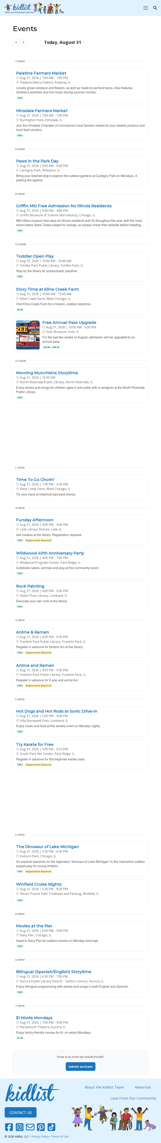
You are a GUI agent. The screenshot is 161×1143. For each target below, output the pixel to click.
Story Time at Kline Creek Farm (47, 289)
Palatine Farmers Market (41, 73)
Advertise (143, 1087)
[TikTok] (51, 1127)
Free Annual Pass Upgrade (69, 322)
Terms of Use (60, 1136)
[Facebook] (9, 1127)
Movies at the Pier (34, 926)
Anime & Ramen (32, 632)
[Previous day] (16, 42)
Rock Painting (30, 586)
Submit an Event (81, 1066)
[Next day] (23, 42)
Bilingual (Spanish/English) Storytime (53, 971)
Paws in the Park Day (37, 161)
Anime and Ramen (35, 665)
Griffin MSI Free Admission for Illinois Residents (64, 206)
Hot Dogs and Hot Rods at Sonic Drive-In (56, 711)
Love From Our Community (133, 1098)
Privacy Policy (40, 1136)
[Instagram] (19, 1127)
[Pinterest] (41, 1127)
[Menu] (145, 8)
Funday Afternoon (34, 520)
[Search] (155, 8)
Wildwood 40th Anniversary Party (50, 553)
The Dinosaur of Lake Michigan (47, 846)
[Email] (30, 1127)
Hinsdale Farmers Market (42, 110)
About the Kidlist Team (104, 1087)
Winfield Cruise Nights (39, 884)
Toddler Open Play (35, 256)
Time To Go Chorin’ (35, 479)
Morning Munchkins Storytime (47, 372)
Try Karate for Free (35, 744)
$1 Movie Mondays (34, 1017)
